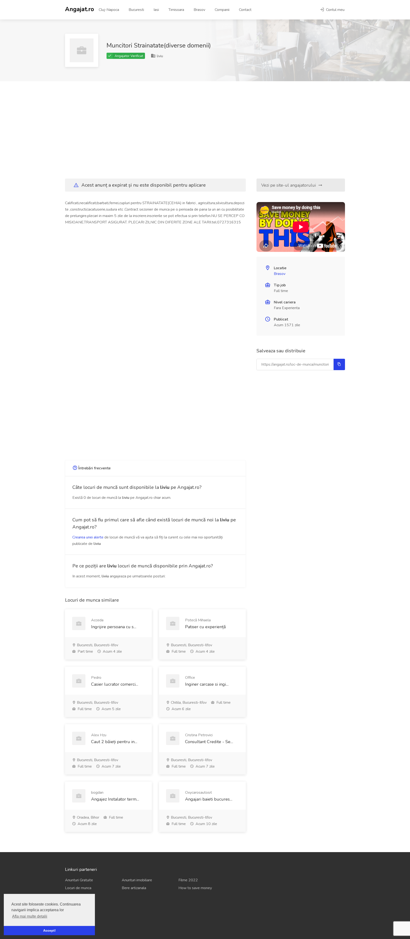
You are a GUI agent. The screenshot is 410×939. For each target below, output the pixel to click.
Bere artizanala (134, 888)
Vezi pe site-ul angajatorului (289, 185)
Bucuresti (136, 9)
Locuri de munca (78, 888)
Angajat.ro (79, 9)
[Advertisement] (205, 130)
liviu (159, 56)
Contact (245, 9)
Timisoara (176, 9)
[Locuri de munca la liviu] (81, 50)
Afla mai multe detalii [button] (29, 916)
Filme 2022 (188, 880)
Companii (222, 9)
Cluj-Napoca (109, 9)
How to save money (195, 888)
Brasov (199, 9)
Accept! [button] (49, 930)
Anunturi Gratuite (79, 880)
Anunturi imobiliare (137, 880)
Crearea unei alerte (87, 537)
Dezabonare (75, 920)
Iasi (156, 9)
